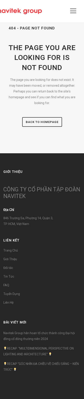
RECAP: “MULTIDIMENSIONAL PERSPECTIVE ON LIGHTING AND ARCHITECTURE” (38, 351)
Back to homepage (42, 122)
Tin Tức (8, 276)
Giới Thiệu (10, 259)
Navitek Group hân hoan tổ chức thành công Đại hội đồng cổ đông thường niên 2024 (39, 336)
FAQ (6, 285)
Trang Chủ (10, 250)
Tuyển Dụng (11, 294)
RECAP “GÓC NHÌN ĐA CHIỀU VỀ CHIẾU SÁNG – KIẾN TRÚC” (41, 366)
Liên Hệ (8, 302)
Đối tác (8, 268)
